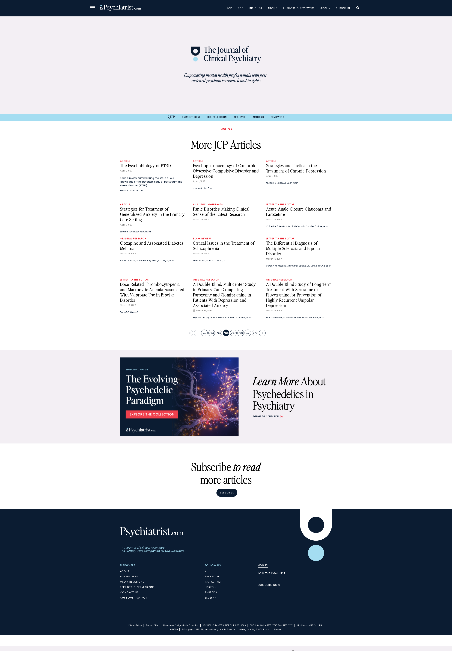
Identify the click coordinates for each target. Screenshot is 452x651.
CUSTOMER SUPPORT (134, 597)
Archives (240, 117)
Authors (258, 117)
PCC (241, 8)
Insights (255, 8)
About (272, 8)
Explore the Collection (266, 416)
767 (233, 333)
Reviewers (277, 117)
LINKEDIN (210, 587)
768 (240, 333)
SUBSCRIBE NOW (269, 585)
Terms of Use (152, 625)
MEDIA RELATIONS (132, 582)
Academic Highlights (208, 204)
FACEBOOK (212, 576)
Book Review (202, 238)
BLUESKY (210, 597)
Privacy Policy (135, 625)
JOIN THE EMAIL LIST (272, 573)
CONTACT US (129, 592)
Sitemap (278, 629)
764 (211, 333)
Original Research (133, 238)
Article (125, 161)
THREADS (211, 592)
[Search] (357, 8)
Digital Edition (217, 117)
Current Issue (191, 117)
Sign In (325, 8)
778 (255, 333)
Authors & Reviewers (299, 8)
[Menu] (92, 8)
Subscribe (343, 8)
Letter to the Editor (280, 204)
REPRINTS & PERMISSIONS (137, 587)
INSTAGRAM (213, 582)
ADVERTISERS (129, 576)
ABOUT (125, 571)
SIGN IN (263, 565)
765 (218, 333)
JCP (229, 8)
